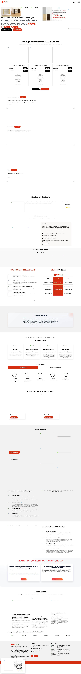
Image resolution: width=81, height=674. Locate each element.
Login (76, 1)
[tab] (27, 218)
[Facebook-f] (32, 656)
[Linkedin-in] (35, 656)
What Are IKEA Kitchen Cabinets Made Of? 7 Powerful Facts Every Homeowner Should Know (63, 654)
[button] (7, 108)
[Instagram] (37, 656)
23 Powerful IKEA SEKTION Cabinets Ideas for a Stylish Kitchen (63, 646)
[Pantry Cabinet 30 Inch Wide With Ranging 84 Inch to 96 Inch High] (19, 130)
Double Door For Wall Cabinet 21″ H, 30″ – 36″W (16, 175)
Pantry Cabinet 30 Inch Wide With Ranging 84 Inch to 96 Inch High (19, 131)
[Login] (74, 2)
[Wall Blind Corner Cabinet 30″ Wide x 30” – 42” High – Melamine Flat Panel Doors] (22, 100)
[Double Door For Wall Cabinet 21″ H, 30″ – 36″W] (16, 173)
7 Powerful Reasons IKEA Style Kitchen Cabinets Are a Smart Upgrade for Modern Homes (63, 650)
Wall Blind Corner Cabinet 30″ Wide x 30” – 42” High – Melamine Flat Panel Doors (21, 102)
